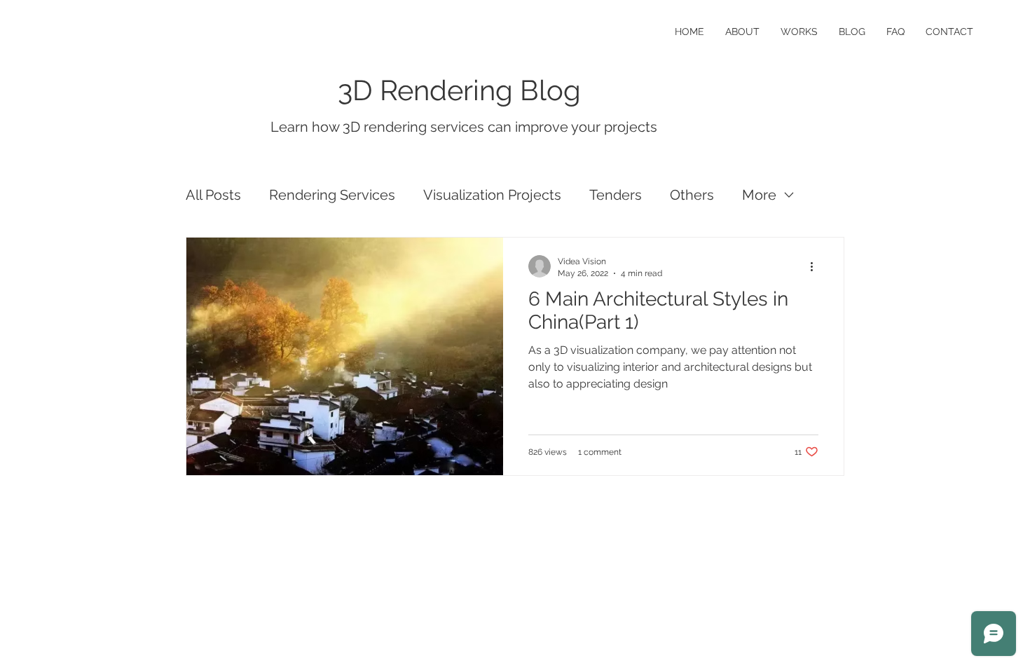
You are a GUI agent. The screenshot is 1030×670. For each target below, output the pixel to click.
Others (692, 194)
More (759, 194)
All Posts (213, 194)
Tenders (615, 194)
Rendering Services (332, 194)
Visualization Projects (492, 194)
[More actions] (816, 266)
